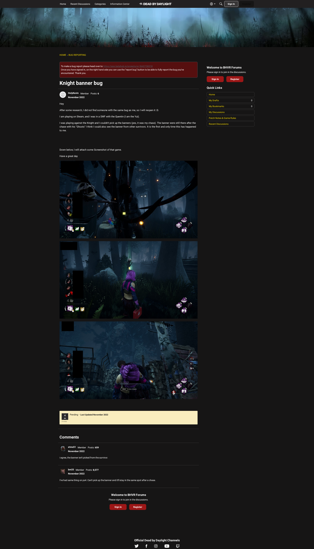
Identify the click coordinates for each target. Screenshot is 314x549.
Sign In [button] (118, 507)
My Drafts (230, 100)
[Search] (221, 4)
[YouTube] (167, 547)
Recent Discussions (218, 124)
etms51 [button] (72, 447)
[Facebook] (146, 547)
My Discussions (217, 112)
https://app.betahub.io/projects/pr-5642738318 (128, 66)
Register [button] (137, 507)
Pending (74, 414)
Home (212, 94)
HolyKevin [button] (73, 93)
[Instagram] (155, 547)
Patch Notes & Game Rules (222, 118)
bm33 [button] (71, 469)
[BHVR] (155, 4)
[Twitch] (177, 547)
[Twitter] (137, 547)
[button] (63, 94)
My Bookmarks (230, 106)
